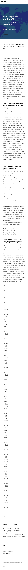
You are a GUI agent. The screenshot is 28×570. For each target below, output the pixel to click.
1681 (6, 377)
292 (6, 389)
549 (6, 430)
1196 (6, 459)
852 (6, 432)
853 (6, 401)
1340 (6, 442)
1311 (6, 428)
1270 (6, 440)
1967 (6, 309)
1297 (6, 500)
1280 (6, 485)
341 (6, 416)
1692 (6, 333)
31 (5, 382)
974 (6, 355)
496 (6, 362)
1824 (6, 449)
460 (6, 341)
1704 (6, 447)
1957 (6, 493)
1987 (6, 507)
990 (6, 456)
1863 (6, 314)
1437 (6, 478)
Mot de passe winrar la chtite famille (8, 552)
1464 (6, 502)
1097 (6, 367)
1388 (6, 425)
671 (6, 326)
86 (6, 379)
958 (6, 437)
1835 (6, 312)
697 (6, 360)
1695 (6, 406)
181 (6, 319)
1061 (6, 420)
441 (6, 464)
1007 (6, 403)
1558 (6, 331)
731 (6, 408)
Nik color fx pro (7, 549)
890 (6, 435)
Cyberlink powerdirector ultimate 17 (18, 530)
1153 (6, 324)
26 (6, 469)
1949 (6, 444)
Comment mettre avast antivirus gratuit (19, 535)
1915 (6, 365)
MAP (4, 566)
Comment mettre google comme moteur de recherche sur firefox (8, 531)
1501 (6, 374)
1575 (6, 495)
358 (6, 370)
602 (6, 346)
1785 (6, 483)
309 (6, 411)
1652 (6, 454)
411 (6, 394)
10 (6, 452)
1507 (6, 358)
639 (6, 498)
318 (6, 338)
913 (6, 391)
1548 (6, 471)
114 (6, 505)
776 (6, 488)
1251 (6, 384)
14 (5, 372)
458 (6, 418)
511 (6, 399)
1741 (6, 336)
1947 (6, 348)
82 (6, 481)
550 (6, 423)
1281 (6, 329)
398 (6, 476)
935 (6, 350)
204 (6, 396)
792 (6, 353)
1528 (6, 461)
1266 (6, 343)
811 (6, 387)
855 (6, 473)
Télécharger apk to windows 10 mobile (8, 537)
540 (6, 413)
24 (6, 321)
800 (6, 317)
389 (6, 490)
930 (6, 466)
